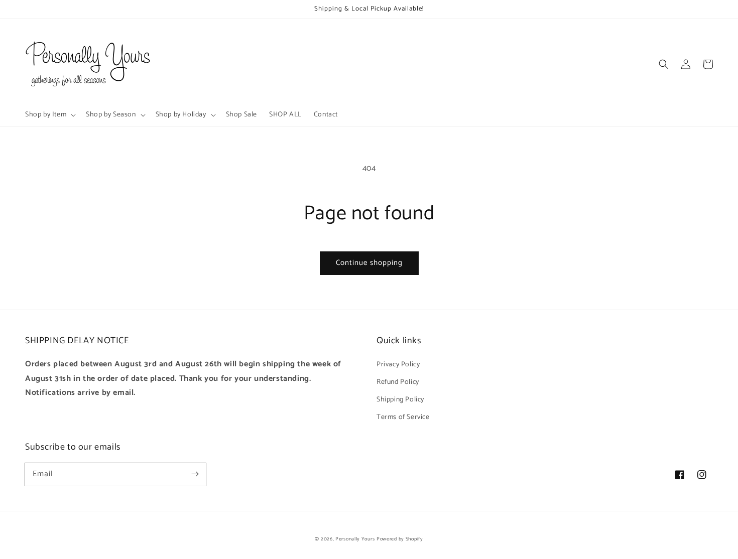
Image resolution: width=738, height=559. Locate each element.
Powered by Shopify (400, 539)
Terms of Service (403, 417)
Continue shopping (369, 262)
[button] (664, 64)
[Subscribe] (195, 474)
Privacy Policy (398, 364)
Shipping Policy (400, 399)
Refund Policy (398, 382)
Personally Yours (355, 539)
